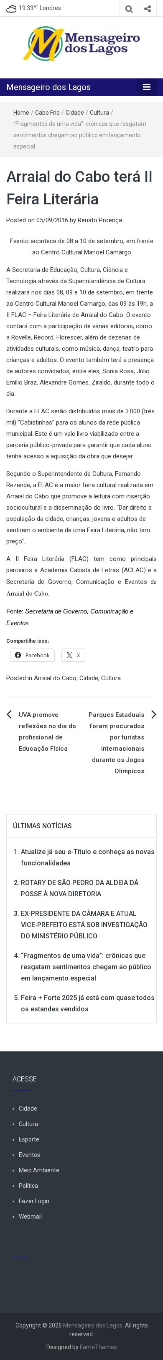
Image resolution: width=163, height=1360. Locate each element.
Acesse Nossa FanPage (51, 1246)
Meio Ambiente (39, 1170)
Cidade (75, 112)
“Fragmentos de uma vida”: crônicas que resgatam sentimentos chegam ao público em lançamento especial (86, 967)
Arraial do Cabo (55, 678)
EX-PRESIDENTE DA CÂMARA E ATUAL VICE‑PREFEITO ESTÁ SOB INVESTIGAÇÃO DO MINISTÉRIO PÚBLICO (84, 925)
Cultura (99, 112)
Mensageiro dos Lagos (48, 87)
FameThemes (98, 1347)
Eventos (29, 1154)
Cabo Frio (47, 112)
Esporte (29, 1139)
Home (21, 112)
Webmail (30, 1216)
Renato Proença (100, 220)
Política (28, 1185)
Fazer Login (34, 1201)
